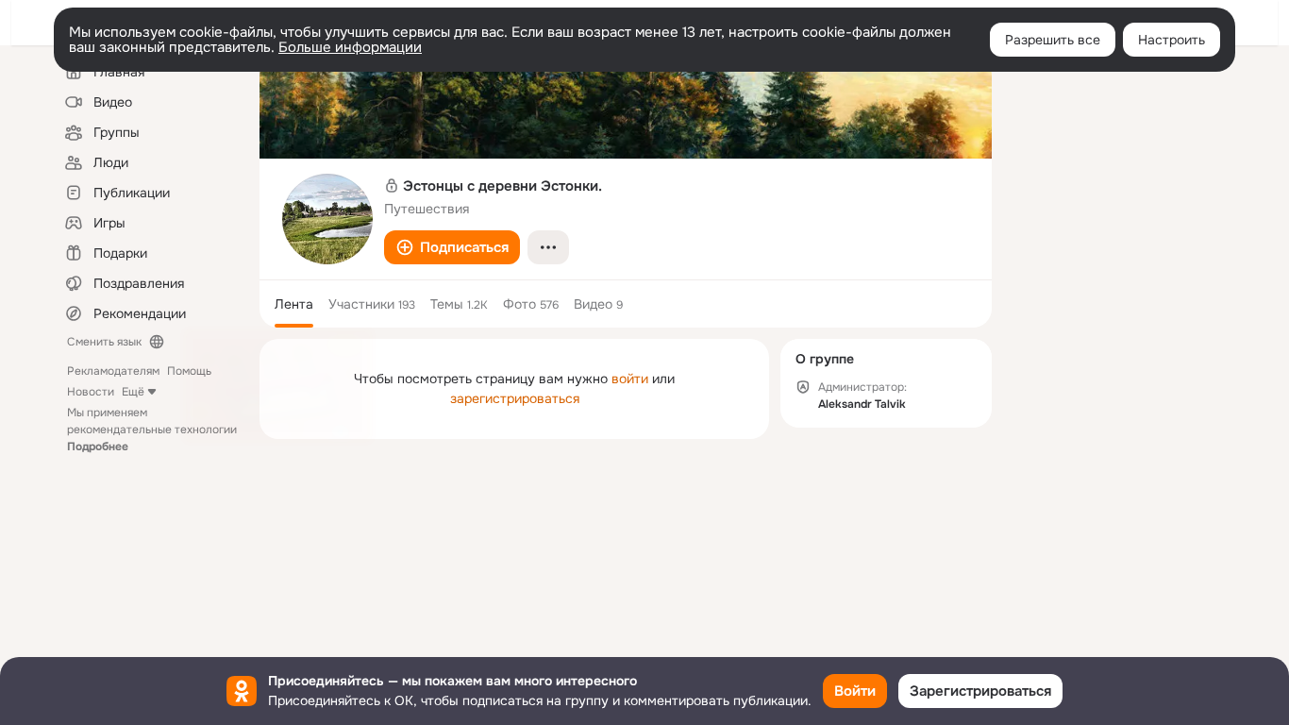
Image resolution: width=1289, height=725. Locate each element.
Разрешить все (1052, 39)
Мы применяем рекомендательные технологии (152, 429)
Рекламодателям (113, 371)
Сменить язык (104, 341)
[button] (452, 247)
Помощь (189, 371)
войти (629, 378)
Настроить (1171, 39)
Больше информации (350, 47)
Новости (90, 391)
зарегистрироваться (514, 398)
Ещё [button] (133, 391)
